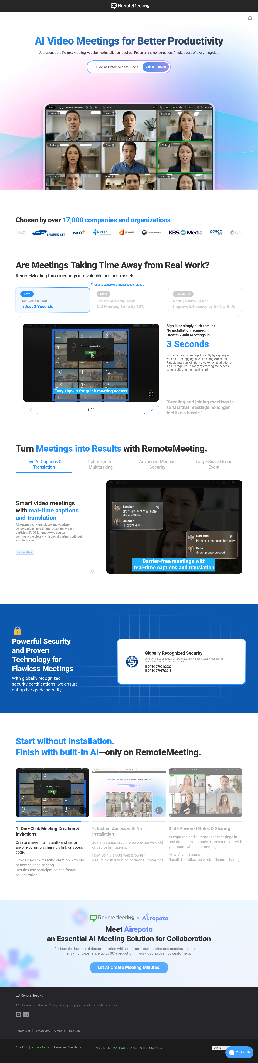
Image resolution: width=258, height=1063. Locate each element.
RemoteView (42, 1031)
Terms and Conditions (68, 1047)
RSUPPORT (113, 1048)
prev (30, 410)
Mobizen (74, 1031)
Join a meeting (156, 67)
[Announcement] (250, 18)
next (151, 410)
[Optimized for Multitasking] (100, 472)
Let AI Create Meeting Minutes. (129, 967)
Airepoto (59, 1031)
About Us (21, 1047)
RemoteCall (23, 1031)
